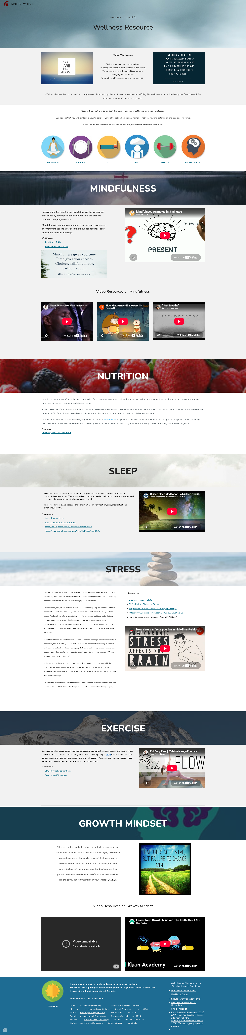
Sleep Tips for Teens (54, 518)
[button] (5, 1030)
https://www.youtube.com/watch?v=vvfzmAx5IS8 (68, 526)
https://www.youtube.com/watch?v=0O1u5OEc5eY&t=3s (156, 612)
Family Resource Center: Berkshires (183, 1004)
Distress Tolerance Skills (140, 599)
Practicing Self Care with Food (56, 432)
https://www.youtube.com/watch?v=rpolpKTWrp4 (153, 608)
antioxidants (110, 419)
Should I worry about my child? (186, 998)
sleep (108, 754)
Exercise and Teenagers (56, 775)
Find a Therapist (179, 1008)
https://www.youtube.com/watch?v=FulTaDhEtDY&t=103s (72, 531)
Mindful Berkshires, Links (56, 246)
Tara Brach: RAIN (53, 242)
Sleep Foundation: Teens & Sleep (60, 522)
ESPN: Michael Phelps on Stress (144, 604)
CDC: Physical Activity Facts (58, 770)
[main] (123, 24)
